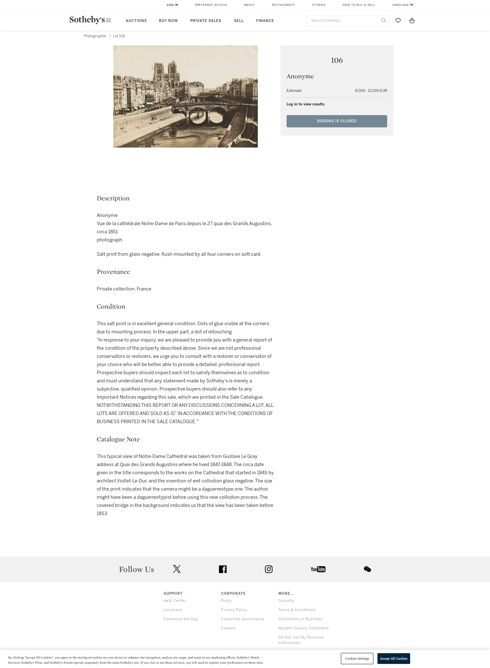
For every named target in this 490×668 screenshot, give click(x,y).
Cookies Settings (357, 658)
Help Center (175, 601)
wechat (367, 569)
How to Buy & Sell (359, 5)
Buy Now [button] (168, 21)
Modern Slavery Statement (303, 628)
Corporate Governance (242, 619)
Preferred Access (211, 5)
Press (226, 601)
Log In (172, 5)
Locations (173, 610)
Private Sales (205, 21)
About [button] (249, 5)
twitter (177, 569)
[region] (245, 659)
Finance (265, 21)
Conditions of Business (300, 619)
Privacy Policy (234, 610)
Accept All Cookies (393, 658)
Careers (228, 628)
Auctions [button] (136, 21)
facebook (223, 569)
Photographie (95, 36)
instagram (269, 569)
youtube (318, 569)
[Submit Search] (384, 20)
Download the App (181, 619)
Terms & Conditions (297, 610)
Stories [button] (319, 5)
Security (286, 601)
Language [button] (400, 5)
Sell (239, 21)
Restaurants (283, 5)
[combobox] (348, 21)
